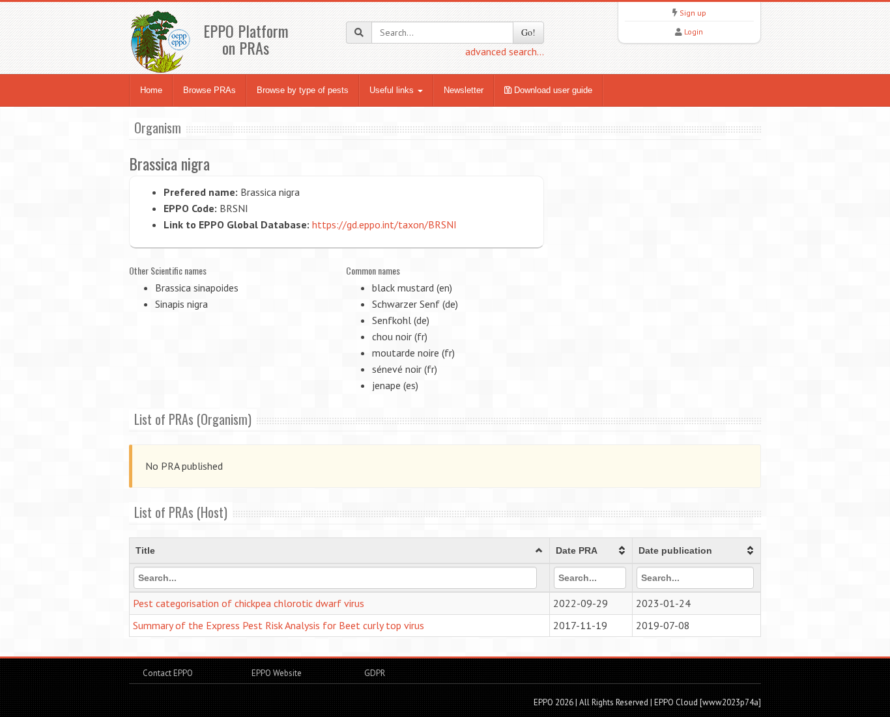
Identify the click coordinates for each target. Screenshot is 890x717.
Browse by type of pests (303, 90)
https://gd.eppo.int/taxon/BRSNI (384, 224)
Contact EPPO (168, 673)
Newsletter (463, 90)
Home (151, 90)
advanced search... (504, 51)
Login (693, 31)
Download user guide (551, 90)
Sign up (693, 13)
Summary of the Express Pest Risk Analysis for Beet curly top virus (278, 625)
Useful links (392, 90)
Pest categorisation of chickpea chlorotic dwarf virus (248, 603)
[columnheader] (340, 551)
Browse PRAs (209, 90)
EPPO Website (276, 673)
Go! (528, 32)
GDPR (373, 673)
